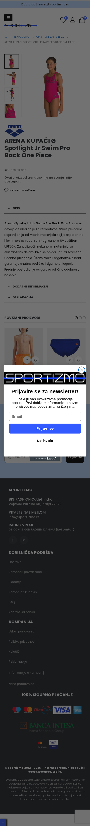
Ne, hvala (45, 440)
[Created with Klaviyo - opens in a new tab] (45, 459)
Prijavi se (45, 428)
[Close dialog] (81, 370)
